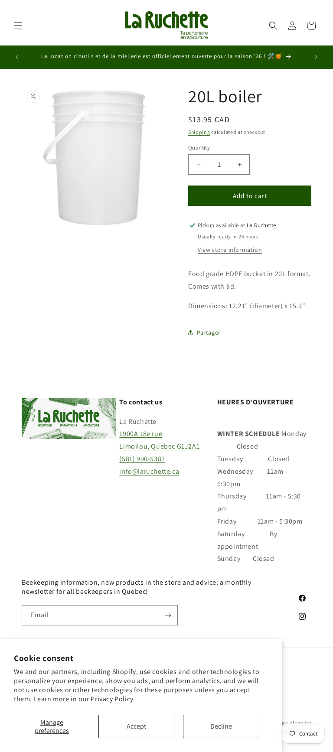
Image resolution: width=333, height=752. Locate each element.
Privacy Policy (112, 698)
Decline (221, 726)
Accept (136, 726)
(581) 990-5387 (142, 458)
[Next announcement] (316, 56)
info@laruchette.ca (149, 471)
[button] (18, 25)
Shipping (199, 132)
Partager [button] (209, 332)
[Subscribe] (167, 615)
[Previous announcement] (16, 56)
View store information (230, 250)
